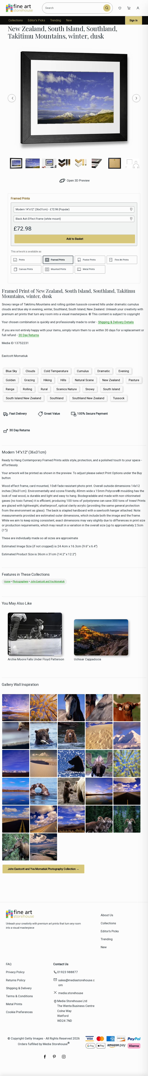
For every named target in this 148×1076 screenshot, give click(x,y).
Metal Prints (14, 1004)
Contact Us (60, 964)
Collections (15, 20)
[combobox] (73, 8)
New (69, 20)
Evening (124, 371)
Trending (55, 20)
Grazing (29, 380)
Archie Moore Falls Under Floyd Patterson (36, 659)
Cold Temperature (56, 371)
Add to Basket (74, 238)
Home (7, 581)
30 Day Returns (28, 335)
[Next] (136, 98)
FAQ (9, 964)
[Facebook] (45, 1058)
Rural (44, 389)
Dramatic (103, 371)
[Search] (106, 8)
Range (10, 389)
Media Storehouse (55, 1044)
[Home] (22, 8)
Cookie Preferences (19, 1012)
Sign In (134, 20)
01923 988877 (67, 972)
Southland (57, 398)
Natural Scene (84, 380)
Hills (63, 380)
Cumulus (83, 371)
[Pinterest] (54, 1058)
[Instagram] (64, 1058)
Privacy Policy (15, 972)
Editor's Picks (36, 20)
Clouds (30, 371)
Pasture (134, 380)
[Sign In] (138, 8)
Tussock (118, 398)
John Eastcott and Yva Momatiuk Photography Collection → (43, 869)
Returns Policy (15, 980)
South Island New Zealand (23, 398)
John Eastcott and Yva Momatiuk (48, 581)
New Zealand (111, 380)
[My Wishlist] (120, 8)
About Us (107, 915)
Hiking (47, 380)
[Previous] (12, 98)
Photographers (20, 581)
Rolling (27, 389)
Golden (11, 380)
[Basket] (129, 8)
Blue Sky (11, 371)
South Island (111, 389)
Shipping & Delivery (19, 988)
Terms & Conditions (19, 996)
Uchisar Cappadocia (87, 659)
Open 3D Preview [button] (78, 180)
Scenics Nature (66, 389)
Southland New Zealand (88, 398)
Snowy (89, 389)
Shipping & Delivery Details (116, 322)
